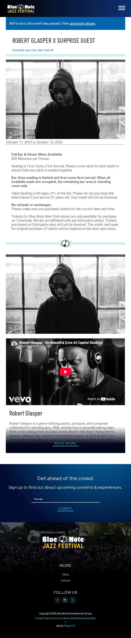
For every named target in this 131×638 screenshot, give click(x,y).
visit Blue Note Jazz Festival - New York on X (72, 600)
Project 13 (69, 625)
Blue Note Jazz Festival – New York (21, 8)
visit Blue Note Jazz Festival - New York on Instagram (65, 600)
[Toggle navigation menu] (122, 8)
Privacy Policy (42, 618)
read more (65, 443)
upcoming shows (82, 23)
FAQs (65, 574)
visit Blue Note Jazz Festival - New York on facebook (57, 600)
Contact (65, 580)
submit (65, 508)
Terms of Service (61, 618)
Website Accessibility (84, 618)
